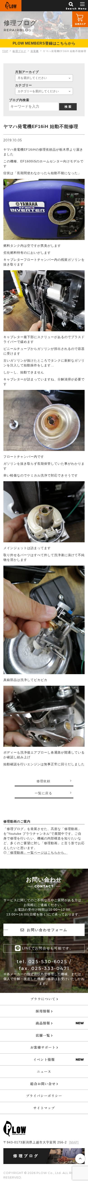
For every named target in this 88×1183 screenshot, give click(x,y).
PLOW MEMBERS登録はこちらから (44, 43)
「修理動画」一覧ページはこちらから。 (37, 852)
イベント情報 (44, 1059)
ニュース (44, 1071)
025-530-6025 (47, 961)
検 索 (68, 106)
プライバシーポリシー (44, 1095)
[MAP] (74, 1142)
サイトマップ (44, 1107)
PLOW (10, 5)
